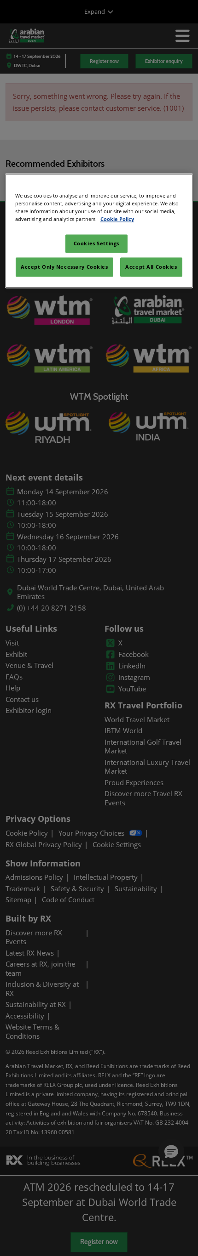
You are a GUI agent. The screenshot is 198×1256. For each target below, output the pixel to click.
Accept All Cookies (151, 267)
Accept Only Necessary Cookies (64, 267)
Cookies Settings (96, 243)
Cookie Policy (117, 219)
